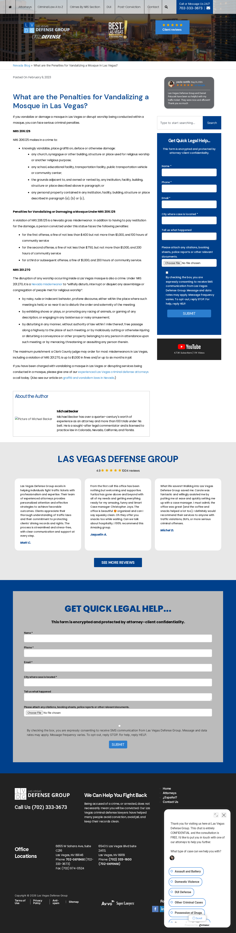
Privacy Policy (37, 902)
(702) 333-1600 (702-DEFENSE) (114, 861)
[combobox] (180, 122)
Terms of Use (20, 902)
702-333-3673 (190, 8)
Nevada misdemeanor (47, 284)
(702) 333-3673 (49, 807)
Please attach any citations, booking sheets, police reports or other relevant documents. (187, 252)
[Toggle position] (216, 815)
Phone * (167, 182)
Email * (166, 198)
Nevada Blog (21, 65)
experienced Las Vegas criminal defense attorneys (113, 372)
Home (167, 788)
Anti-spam (56, 902)
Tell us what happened (176, 230)
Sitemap (74, 901)
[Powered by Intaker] (204, 925)
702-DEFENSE (75, 859)
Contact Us (170, 802)
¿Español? (170, 797)
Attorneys (169, 793)
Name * (166, 166)
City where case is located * (180, 214)
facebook (155, 909)
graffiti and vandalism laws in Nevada (88, 378)
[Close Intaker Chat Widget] (224, 815)
